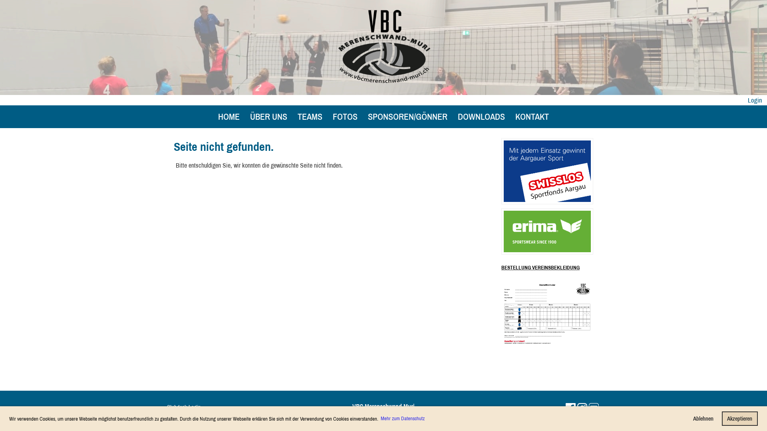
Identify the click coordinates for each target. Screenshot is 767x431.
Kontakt (532, 117)
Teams (310, 117)
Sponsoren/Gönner (407, 117)
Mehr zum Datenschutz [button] (403, 418)
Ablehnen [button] (703, 418)
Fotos (345, 117)
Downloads (481, 117)
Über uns (268, 117)
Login (755, 100)
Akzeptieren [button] (739, 418)
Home (229, 117)
